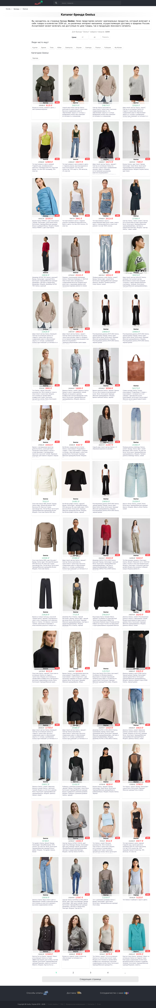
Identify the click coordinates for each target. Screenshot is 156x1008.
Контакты (91, 1004)
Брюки (43, 47)
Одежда (35, 58)
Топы (52, 47)
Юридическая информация (75, 1004)
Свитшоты (69, 47)
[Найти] (56, 3)
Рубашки (107, 47)
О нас (99, 1004)
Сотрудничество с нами (111, 993)
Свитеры (88, 47)
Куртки (34, 47)
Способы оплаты (35, 993)
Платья (98, 47)
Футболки (118, 47)
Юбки (59, 47)
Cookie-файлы (53, 1004)
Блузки (78, 47)
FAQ (61, 1004)
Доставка (71, 993)
